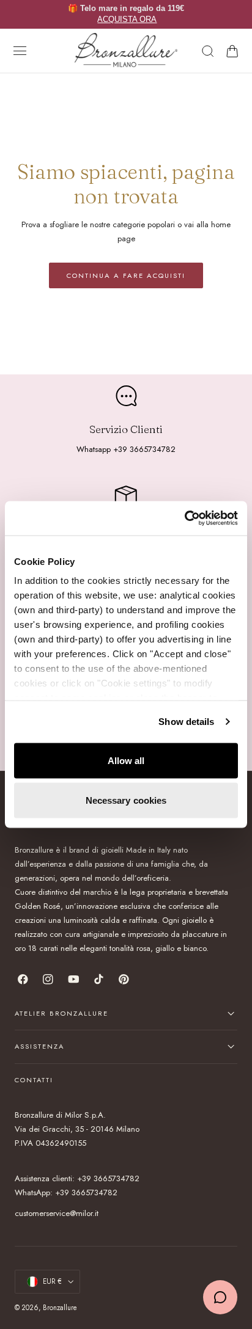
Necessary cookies (126, 800)
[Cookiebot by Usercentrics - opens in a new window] (184, 518)
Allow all (126, 760)
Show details (186, 721)
